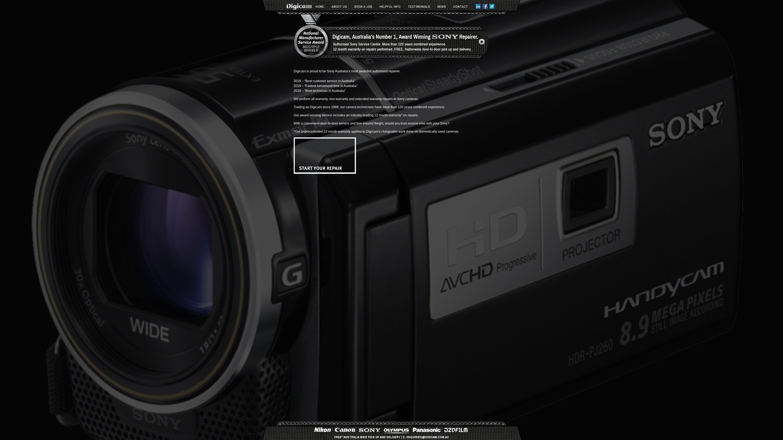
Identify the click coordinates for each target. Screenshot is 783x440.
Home (320, 6)
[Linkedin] (478, 7)
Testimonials (419, 6)
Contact (460, 6)
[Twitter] (492, 7)
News (441, 6)
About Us (339, 6)
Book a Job (363, 6)
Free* (338, 437)
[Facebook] (485, 7)
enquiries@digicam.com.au (428, 437)
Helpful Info (390, 6)
